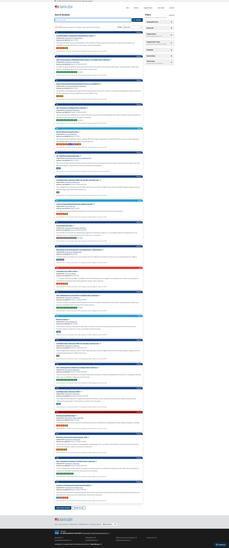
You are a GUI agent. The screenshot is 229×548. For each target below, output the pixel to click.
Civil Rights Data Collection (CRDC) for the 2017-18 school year (77, 180)
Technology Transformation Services (95, 533)
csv (66, 48)
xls (58, 72)
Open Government (63, 524)
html (74, 144)
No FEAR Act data (90, 540)
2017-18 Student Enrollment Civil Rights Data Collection (75, 461)
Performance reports (122, 540)
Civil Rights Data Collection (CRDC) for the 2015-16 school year (77, 343)
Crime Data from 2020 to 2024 (66, 271)
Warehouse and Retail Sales (65, 416)
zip (58, 192)
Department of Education (72, 62)
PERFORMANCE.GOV (84, 524)
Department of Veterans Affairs (74, 38)
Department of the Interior (72, 439)
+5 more (80, 308)
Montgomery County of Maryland (74, 418)
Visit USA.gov (95, 544)
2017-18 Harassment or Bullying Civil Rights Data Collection (76, 367)
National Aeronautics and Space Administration (78, 158)
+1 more (80, 72)
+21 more (80, 238)
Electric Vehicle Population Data (67, 132)
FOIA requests (89, 537)
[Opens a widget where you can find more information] (220, 545)
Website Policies (73, 524)
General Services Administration (74, 487)
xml (62, 48)
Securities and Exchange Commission (75, 228)
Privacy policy (151, 537)
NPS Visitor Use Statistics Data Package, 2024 (71, 437)
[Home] (64, 7)
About (56, 524)
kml (70, 144)
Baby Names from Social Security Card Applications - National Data (79, 250)
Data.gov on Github (95, 524)
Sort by (119, 27)
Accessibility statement (62, 540)
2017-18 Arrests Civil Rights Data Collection (71, 108)
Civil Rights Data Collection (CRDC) (68, 392)
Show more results (63, 508)
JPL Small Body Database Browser (68, 156)
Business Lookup (62, 319)
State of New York (70, 206)
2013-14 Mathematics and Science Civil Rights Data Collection (77, 295)
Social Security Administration (73, 252)
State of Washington (71, 134)
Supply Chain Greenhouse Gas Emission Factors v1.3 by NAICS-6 (78, 84)
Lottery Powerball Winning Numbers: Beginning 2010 (74, 204)
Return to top (79, 508)
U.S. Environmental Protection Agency (75, 86)
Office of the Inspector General (125, 537)
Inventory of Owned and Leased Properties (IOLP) (73, 485)
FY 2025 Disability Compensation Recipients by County (75, 36)
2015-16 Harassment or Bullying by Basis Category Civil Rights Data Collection (83, 60)
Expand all (171, 15)
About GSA (58, 537)
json (58, 48)
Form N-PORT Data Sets (64, 226)
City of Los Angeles (70, 273)
